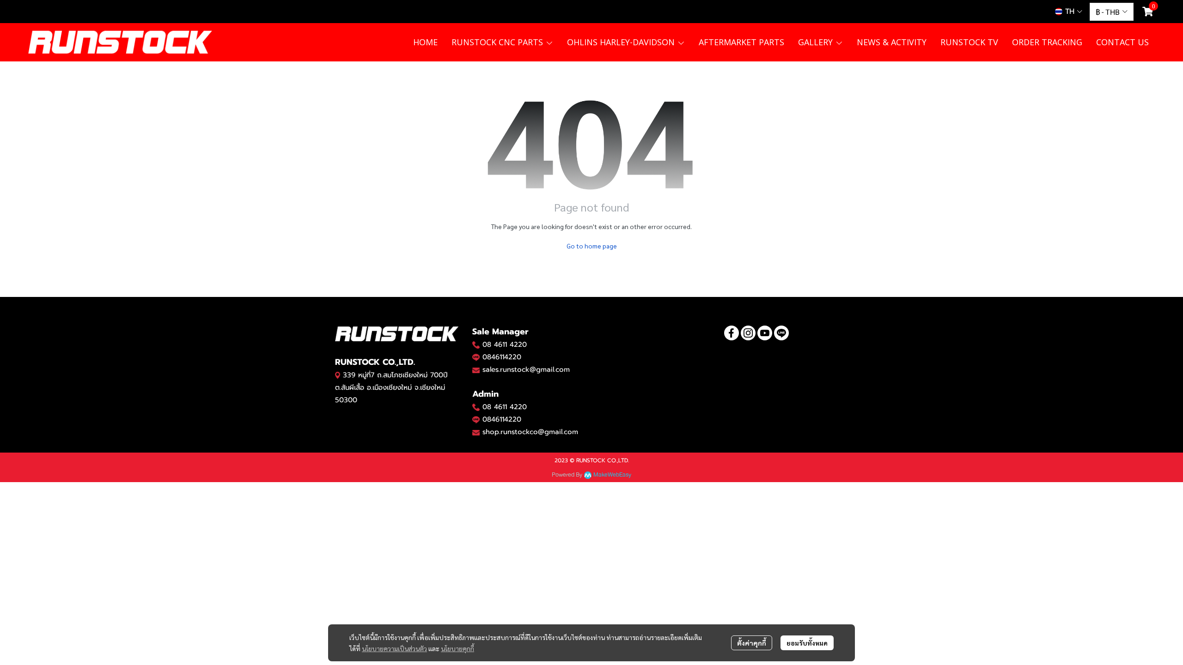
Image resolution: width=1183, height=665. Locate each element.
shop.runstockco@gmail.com (530, 432)
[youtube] (764, 333)
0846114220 (501, 357)
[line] (781, 333)
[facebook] (731, 333)
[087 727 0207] (476, 406)
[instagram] (748, 333)
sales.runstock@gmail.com (526, 369)
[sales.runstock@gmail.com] (476, 370)
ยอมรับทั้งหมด (807, 643)
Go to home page (592, 246)
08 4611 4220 (504, 344)
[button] (1069, 11)
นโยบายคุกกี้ (457, 648)
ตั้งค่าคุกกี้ (751, 643)
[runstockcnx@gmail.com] (476, 432)
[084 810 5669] (476, 344)
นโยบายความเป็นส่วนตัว (394, 648)
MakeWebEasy (612, 475)
